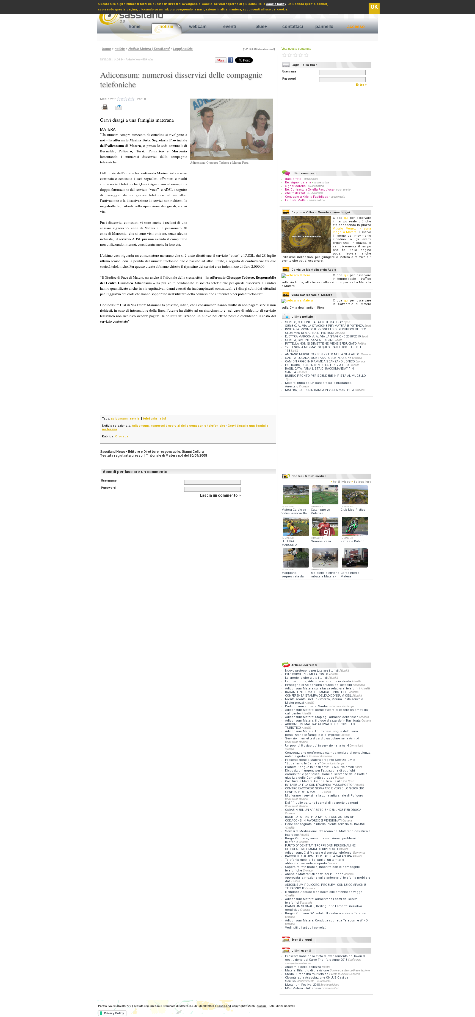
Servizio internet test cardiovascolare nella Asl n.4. (322, 738)
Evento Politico (330, 988)
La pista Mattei (295, 200)
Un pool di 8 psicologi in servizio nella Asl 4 (317, 745)
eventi (229, 26)
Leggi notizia (183, 49)
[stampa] (107, 110)
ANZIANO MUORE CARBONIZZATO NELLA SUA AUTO (322, 354)
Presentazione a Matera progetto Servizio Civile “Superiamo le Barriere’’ (320, 761)
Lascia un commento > (220, 495)
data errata (293, 179)
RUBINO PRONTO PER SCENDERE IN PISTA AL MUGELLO (325, 376)
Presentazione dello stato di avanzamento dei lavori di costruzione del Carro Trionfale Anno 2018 (325, 958)
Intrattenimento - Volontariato (314, 981)
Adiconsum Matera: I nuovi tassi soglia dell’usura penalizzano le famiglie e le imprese (321, 733)
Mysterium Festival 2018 (302, 985)
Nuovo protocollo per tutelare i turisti (312, 670)
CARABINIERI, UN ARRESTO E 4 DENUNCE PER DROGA (323, 810)
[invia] (124, 110)
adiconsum (119, 418)
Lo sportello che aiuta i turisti (306, 678)
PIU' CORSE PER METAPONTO (307, 674)
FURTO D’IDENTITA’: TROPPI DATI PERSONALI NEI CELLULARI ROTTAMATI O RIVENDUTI (320, 847)
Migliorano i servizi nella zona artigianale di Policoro (324, 795)
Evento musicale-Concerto (344, 974)
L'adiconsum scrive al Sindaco (308, 706)
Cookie (262, 1005)
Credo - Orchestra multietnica (306, 974)
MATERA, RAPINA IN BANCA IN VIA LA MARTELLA (319, 390)
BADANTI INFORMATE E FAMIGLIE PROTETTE (317, 692)
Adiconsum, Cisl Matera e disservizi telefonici (319, 852)
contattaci (292, 26)
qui (346, 218)
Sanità (294, 350)
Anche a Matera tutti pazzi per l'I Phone (314, 874)
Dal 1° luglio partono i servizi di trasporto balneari (321, 802)
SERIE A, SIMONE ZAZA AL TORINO (310, 340)
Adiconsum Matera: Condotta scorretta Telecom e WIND (326, 920)
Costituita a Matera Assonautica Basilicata (316, 781)
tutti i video (340, 482)
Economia (359, 684)
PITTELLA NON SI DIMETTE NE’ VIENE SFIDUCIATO (321, 343)
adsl (162, 418)
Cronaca (121, 436)
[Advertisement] (231, 199)
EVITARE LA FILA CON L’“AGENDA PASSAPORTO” (320, 785)
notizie (166, 26)
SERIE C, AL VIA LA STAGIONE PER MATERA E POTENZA (324, 326)
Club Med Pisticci (353, 510)
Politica (362, 343)
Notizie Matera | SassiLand (149, 49)
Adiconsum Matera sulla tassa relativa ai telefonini (323, 688)
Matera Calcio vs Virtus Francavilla (294, 511)
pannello (324, 26)
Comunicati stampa (343, 706)
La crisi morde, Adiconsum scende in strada (318, 681)
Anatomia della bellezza (303, 967)
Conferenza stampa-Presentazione (350, 970)
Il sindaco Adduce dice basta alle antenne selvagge (323, 892)
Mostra (326, 966)
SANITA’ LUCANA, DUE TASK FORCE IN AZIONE (318, 358)
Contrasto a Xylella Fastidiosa (306, 197)
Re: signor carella (298, 182)
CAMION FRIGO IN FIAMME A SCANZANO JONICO (320, 361)
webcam (197, 26)
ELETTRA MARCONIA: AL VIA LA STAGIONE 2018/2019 (323, 336)
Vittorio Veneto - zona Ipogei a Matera (352, 230)
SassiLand (224, 1005)
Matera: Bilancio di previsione (307, 970)
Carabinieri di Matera (350, 574)
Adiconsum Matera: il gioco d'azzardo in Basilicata (323, 720)
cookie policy (276, 4)
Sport (347, 322)
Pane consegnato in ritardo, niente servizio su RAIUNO (325, 824)
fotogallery (361, 482)
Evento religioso (330, 984)
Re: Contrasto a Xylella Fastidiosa (309, 189)
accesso (356, 26)
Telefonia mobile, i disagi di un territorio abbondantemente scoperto (314, 861)
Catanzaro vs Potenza (320, 511)
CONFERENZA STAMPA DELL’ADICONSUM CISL (318, 695)
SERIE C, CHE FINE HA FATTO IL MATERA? (314, 322)
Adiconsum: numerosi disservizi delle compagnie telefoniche (178, 426)
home (134, 26)
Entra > (362, 84)
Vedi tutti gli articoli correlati (305, 927)
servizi (135, 418)
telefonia (150, 418)
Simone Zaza (321, 541)
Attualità (340, 332)
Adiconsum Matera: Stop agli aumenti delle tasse (322, 717)
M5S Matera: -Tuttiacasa (303, 988)
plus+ (261, 26)
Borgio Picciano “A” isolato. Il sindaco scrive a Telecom (326, 913)
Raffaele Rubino (352, 541)
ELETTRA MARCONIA (289, 543)
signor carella (295, 186)
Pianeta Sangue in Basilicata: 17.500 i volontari (320, 767)
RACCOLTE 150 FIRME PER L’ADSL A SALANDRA (319, 856)
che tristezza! (295, 193)
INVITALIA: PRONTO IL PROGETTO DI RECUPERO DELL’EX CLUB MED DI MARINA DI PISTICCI (325, 331)
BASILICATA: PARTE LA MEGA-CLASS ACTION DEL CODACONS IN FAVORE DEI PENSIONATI (320, 818)
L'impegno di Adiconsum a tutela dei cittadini (319, 685)
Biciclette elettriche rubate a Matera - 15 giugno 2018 (325, 576)
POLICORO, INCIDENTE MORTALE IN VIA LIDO (317, 365)
